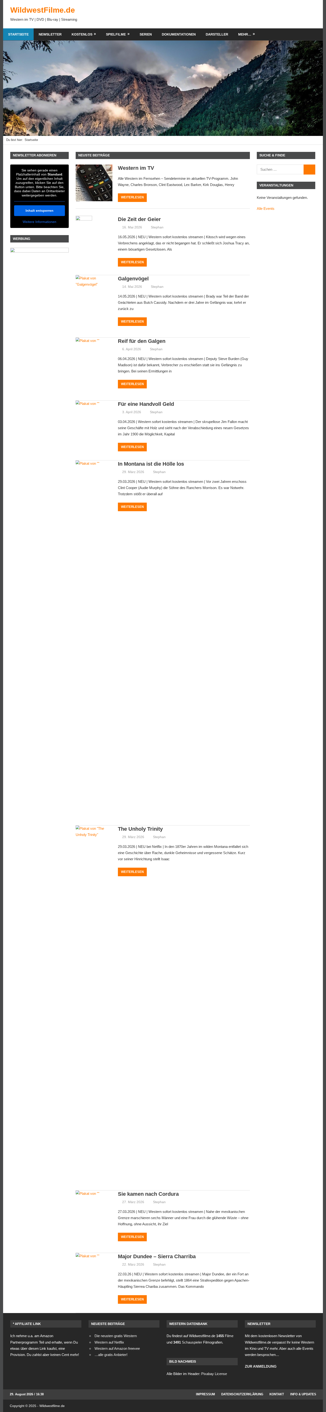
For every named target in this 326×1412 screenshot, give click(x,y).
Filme (224, 1336)
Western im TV (136, 168)
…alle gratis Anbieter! (111, 1355)
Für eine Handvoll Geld (146, 404)
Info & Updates (303, 1394)
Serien (146, 34)
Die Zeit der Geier (139, 219)
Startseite (18, 34)
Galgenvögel (133, 279)
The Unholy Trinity (140, 829)
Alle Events (265, 208)
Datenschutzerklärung (242, 1394)
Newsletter (50, 34)
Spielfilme (116, 34)
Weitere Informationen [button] (39, 222)
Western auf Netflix (109, 1342)
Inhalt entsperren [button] (39, 210)
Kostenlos (82, 34)
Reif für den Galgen (141, 341)
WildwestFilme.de (42, 10)
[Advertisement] (229, 14)
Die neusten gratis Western (116, 1336)
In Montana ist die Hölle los (151, 464)
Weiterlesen (132, 197)
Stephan (157, 227)
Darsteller (217, 34)
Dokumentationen (179, 34)
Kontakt (276, 1394)
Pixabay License (214, 1374)
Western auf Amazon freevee (117, 1348)
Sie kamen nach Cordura (148, 1194)
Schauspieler (187, 1342)
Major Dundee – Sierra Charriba (157, 1256)
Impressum (205, 1394)
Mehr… (244, 34)
